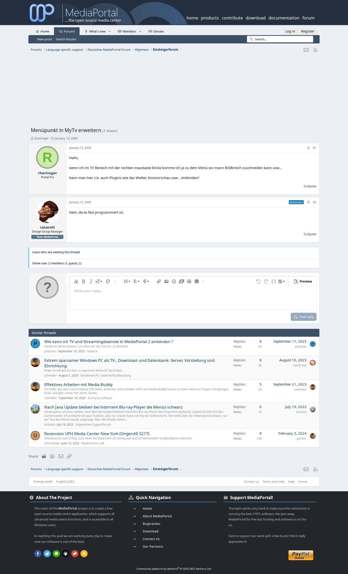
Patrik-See (300, 365)
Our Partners (153, 546)
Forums (69, 31)
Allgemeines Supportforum (93, 424)
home (192, 17)
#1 (315, 148)
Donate (158, 31)
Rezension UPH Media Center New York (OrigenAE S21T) (96, 433)
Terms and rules (274, 481)
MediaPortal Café (92, 443)
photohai (50, 351)
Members (129, 31)
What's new (97, 31)
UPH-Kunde (51, 443)
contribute (232, 17)
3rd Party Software (100, 398)
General (92, 351)
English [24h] (65, 481)
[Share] (308, 148)
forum (308, 17)
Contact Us (151, 539)
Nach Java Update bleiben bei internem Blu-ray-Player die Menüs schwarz (113, 407)
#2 (315, 202)
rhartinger (41, 138)
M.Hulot (49, 424)
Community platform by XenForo (174, 568)
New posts (44, 39)
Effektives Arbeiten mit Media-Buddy (78, 384)
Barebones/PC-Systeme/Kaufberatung (105, 375)
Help (291, 481)
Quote (311, 186)
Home (44, 31)
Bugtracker (152, 524)
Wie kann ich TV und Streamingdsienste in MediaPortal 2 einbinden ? (108, 341)
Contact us (251, 481)
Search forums (66, 39)
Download (150, 531)
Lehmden (50, 375)
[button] (109, 31)
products (210, 17)
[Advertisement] (173, 91)
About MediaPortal (157, 516)
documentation (283, 17)
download (256, 17)
